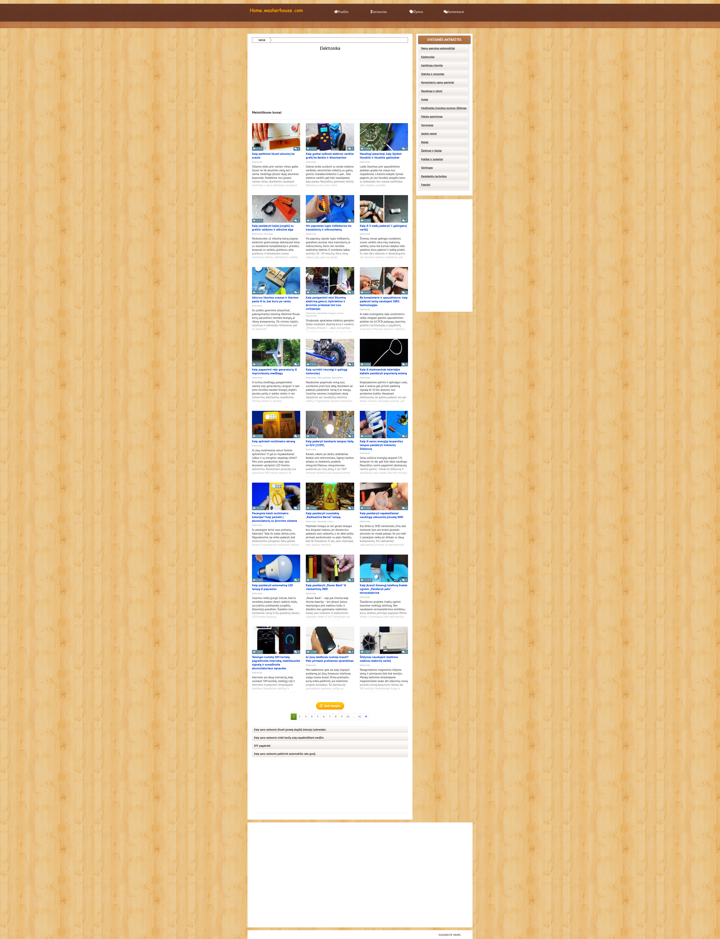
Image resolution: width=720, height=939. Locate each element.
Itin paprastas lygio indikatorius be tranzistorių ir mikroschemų (328, 227)
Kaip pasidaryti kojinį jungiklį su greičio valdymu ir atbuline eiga (273, 227)
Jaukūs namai (429, 133)
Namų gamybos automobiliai (330, 378)
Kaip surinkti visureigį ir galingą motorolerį (326, 371)
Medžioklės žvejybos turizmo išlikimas (443, 108)
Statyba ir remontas (432, 74)
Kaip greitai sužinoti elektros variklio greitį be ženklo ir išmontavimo (330, 155)
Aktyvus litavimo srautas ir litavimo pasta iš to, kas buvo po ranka (275, 299)
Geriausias (379, 12)
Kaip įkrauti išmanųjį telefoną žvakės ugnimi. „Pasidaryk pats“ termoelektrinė (383, 589)
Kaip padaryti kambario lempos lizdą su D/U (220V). (329, 443)
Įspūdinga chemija (432, 65)
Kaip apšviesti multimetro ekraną (273, 441)
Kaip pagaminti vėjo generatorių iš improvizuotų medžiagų (274, 371)
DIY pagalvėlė (262, 745)
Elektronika (257, 162)
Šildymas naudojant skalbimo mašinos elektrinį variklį (379, 659)
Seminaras (268, 234)
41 (359, 716)
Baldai (424, 142)
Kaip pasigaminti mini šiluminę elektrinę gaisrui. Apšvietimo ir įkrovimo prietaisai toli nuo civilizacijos (326, 303)
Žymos (418, 12)
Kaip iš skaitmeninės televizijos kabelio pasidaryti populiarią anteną (383, 371)
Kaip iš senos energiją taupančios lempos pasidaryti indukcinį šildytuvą (381, 445)
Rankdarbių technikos (434, 176)
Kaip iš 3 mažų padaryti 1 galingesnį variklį (383, 227)
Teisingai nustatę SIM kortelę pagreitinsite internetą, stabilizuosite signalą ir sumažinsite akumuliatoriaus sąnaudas (276, 662)
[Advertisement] (330, 78)
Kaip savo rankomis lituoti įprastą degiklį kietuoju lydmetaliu (290, 729)
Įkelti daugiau (332, 706)
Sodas (424, 99)
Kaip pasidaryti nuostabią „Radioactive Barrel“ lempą (323, 515)
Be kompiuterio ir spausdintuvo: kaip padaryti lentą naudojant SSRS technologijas (384, 301)
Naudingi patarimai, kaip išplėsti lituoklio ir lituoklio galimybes (381, 155)
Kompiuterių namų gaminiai (437, 82)
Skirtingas (427, 167)
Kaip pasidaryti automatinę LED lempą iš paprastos (272, 587)
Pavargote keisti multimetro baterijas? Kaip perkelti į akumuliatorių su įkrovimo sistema (274, 517)
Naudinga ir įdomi (325, 521)
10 (347, 716)
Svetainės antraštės (444, 40)
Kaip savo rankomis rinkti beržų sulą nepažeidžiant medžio (289, 737)
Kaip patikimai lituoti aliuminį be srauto (273, 155)
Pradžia (343, 12)
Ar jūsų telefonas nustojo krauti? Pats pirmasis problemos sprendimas (330, 659)
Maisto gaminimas (431, 116)
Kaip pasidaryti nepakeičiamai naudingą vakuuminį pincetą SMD (381, 515)
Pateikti (425, 184)
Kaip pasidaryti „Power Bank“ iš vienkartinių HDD (326, 587)
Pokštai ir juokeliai (432, 159)
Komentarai (455, 12)
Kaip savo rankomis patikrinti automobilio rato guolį (284, 754)
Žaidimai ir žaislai (431, 150)
